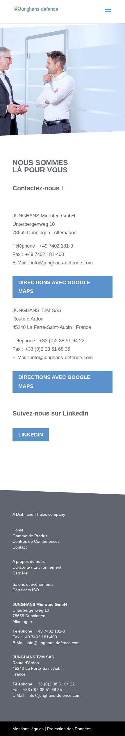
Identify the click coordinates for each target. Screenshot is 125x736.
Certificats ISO (25, 590)
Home (18, 530)
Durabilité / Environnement (36, 567)
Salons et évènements (32, 584)
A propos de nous (28, 561)
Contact (19, 547)
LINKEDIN (30, 435)
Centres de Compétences (36, 541)
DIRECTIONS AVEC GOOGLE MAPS (54, 287)
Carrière (20, 573)
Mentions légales (28, 728)
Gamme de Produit (29, 535)
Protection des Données (69, 728)
